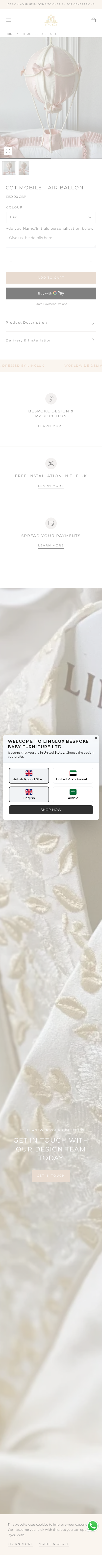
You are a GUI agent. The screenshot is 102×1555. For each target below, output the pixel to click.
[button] (29, 776)
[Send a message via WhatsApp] (93, 1526)
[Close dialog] (96, 738)
